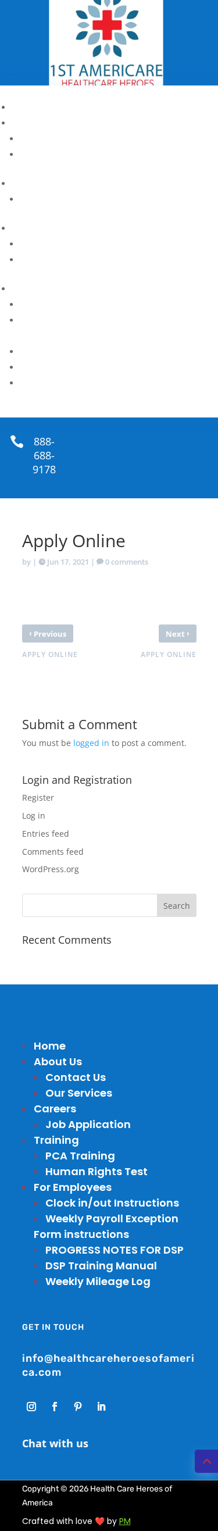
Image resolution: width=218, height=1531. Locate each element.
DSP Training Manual (69, 367)
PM (125, 1521)
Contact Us (47, 138)
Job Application (57, 198)
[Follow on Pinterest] (78, 1406)
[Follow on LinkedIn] (101, 1406)
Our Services (50, 154)
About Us (34, 122)
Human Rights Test (65, 259)
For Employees (47, 288)
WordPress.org (50, 869)
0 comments (126, 561)
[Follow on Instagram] (31, 1406)
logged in (91, 742)
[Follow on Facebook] (54, 1406)
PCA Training (51, 243)
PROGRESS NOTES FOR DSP (87, 351)
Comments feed (53, 851)
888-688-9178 (44, 455)
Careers (30, 183)
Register (38, 797)
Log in (33, 815)
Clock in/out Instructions (79, 304)
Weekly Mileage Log (66, 382)
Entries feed (45, 833)
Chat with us (55, 1443)
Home (26, 107)
